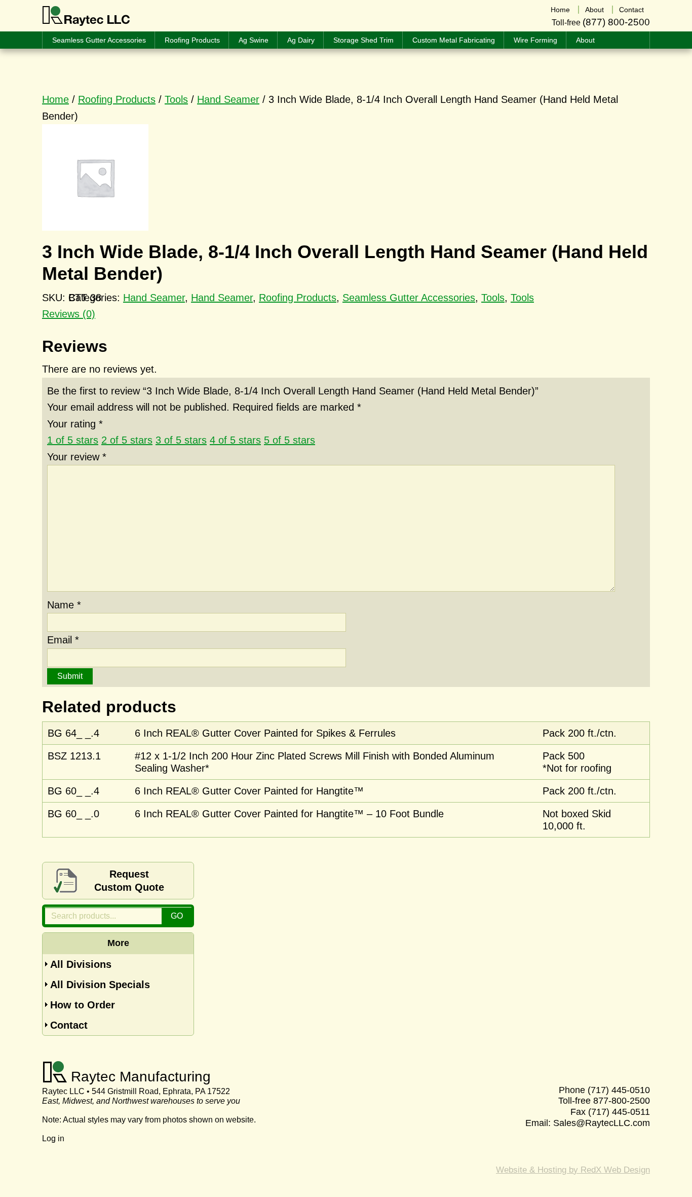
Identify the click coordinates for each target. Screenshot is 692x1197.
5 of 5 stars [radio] (289, 440)
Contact (69, 1025)
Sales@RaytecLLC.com (601, 1123)
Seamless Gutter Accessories (408, 297)
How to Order (82, 1004)
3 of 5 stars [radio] (181, 440)
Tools (176, 99)
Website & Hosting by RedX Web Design (573, 1170)
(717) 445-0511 (619, 1112)
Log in (53, 1138)
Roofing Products (117, 99)
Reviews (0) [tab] (68, 313)
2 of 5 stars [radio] (126, 440)
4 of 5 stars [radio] (235, 440)
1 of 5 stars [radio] (72, 440)
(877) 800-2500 (616, 22)
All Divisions (80, 964)
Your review (76, 456)
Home (55, 99)
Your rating (75, 423)
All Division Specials (100, 984)
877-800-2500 (621, 1101)
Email (63, 639)
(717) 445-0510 (619, 1090)
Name (64, 604)
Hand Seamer (228, 99)
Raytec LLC (86, 16)
